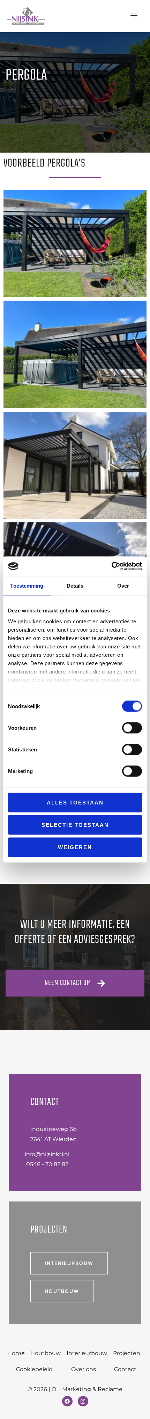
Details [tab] (75, 585)
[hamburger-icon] (134, 16)
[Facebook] (67, 1401)
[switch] (132, 727)
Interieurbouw (87, 1353)
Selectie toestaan (75, 825)
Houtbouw (45, 1353)
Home (16, 1353)
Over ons (83, 1369)
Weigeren (75, 847)
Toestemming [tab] (26, 585)
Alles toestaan (75, 802)
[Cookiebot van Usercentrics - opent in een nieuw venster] (111, 566)
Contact (125, 1369)
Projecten (126, 1353)
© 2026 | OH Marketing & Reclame (75, 1389)
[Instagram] (83, 1401)
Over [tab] (123, 585)
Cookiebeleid (34, 1369)
